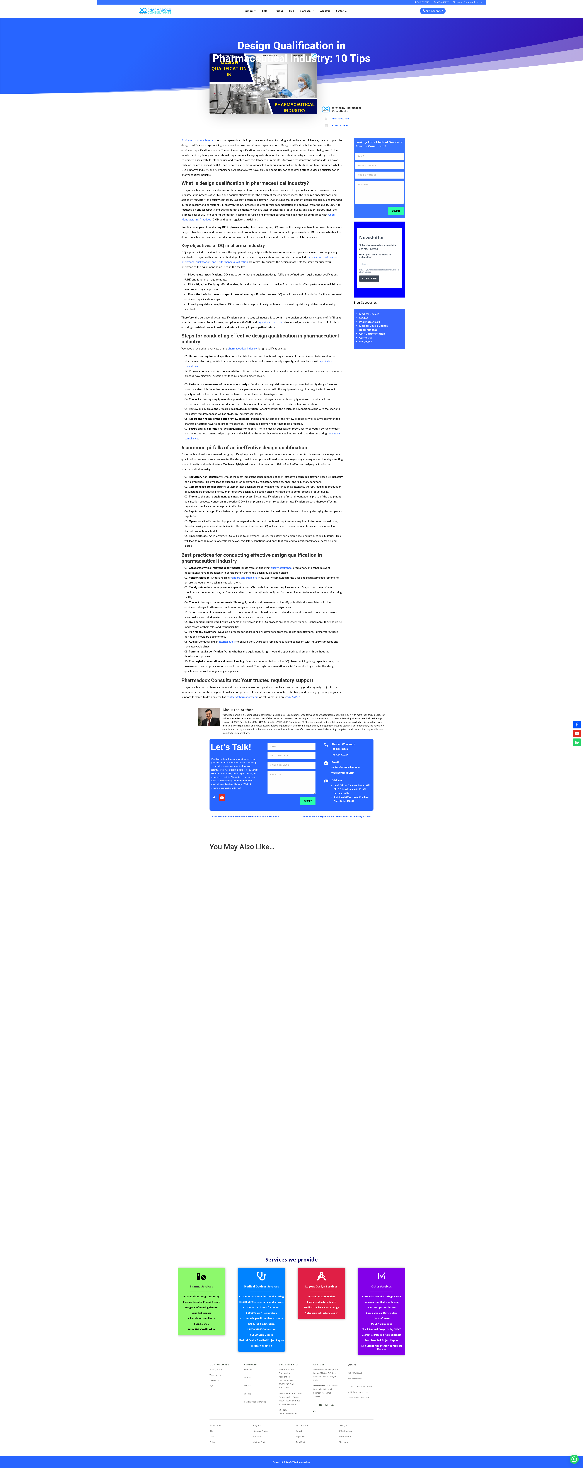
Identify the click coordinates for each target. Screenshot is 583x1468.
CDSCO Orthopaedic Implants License (261, 1318)
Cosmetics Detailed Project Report (381, 1334)
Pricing (279, 10)
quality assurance (281, 568)
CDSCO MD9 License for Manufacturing (261, 1301)
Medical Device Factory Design (321, 1307)
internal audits (227, 641)
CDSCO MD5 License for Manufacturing (261, 1296)
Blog (291, 10)
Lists (266, 10)
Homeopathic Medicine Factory (382, 1301)
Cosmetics (365, 337)
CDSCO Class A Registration (261, 1312)
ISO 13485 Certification (261, 1323)
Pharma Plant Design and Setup (201, 1296)
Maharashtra (302, 1425)
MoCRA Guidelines (381, 1323)
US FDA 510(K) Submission (261, 1329)
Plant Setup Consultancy (381, 1307)
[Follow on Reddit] (332, 1405)
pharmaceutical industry (242, 348)
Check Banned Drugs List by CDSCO (381, 1329)
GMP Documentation (372, 333)
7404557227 (422, 2)
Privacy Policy (216, 1369)
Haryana (257, 1425)
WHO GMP (365, 341)
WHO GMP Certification (201, 1329)
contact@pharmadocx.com (468, 2)
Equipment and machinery (197, 140)
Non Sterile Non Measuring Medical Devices (381, 1347)
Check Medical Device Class (381, 1312)
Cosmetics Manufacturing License (381, 1296)
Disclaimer (214, 1380)
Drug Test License (201, 1312)
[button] (574, 1459)
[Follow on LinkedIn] (314, 1411)
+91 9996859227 (339, 754)
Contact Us (342, 10)
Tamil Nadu (301, 1442)
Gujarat (213, 1442)
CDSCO (363, 318)
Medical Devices (369, 314)
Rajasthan (300, 1436)
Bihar (212, 1431)
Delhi (212, 1436)
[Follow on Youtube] (577, 733)
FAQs (212, 1386)
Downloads (307, 10)
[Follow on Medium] (326, 1405)
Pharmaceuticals (369, 322)
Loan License (201, 1323)
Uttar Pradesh (345, 1431)
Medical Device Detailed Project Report (261, 1340)
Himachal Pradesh (261, 1431)
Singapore (343, 1442)
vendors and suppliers (243, 578)
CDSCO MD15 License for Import (261, 1307)
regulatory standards (269, 322)
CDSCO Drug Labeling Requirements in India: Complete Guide (243, 1091)
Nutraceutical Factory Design (321, 1312)
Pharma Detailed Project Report (201, 1301)
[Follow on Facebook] (577, 724)
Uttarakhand (345, 1436)
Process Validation (261, 1345)
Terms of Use (215, 1375)
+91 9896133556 (339, 748)
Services (250, 10)
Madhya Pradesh (260, 1442)
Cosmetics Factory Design (321, 1301)
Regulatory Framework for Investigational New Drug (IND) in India (245, 1218)
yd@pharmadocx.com (342, 772)
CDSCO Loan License (261, 1334)
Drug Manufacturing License (201, 1307)
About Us (325, 10)
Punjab (299, 1431)
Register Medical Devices (255, 1401)
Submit (396, 211)
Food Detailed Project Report (381, 1340)
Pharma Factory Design (321, 1296)
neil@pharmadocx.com (358, 1397)
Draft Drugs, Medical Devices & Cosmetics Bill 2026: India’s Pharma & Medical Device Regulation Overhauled (267, 965)
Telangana (343, 1425)
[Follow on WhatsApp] (577, 742)
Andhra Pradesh (217, 1425)
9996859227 (441, 2)
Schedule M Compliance (201, 1318)
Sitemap (248, 1393)
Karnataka (257, 1436)
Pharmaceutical (340, 118)
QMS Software (381, 1318)
